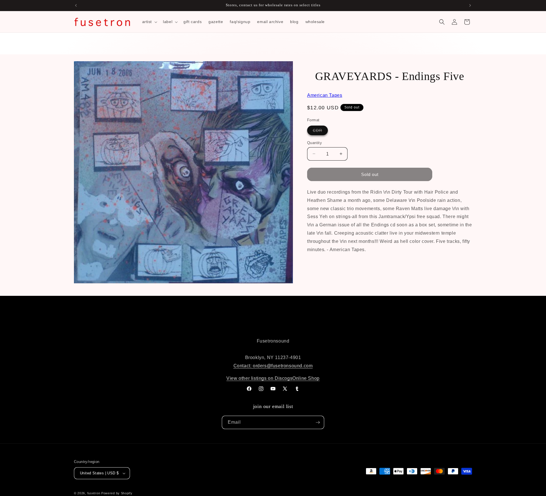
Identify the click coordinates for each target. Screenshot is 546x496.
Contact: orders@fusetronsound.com (273, 365)
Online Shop (306, 378)
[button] (149, 22)
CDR (320, 131)
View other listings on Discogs (259, 378)
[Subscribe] (317, 422)
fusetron (93, 493)
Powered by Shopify (117, 493)
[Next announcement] (470, 5)
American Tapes (324, 95)
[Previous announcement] (76, 5)
